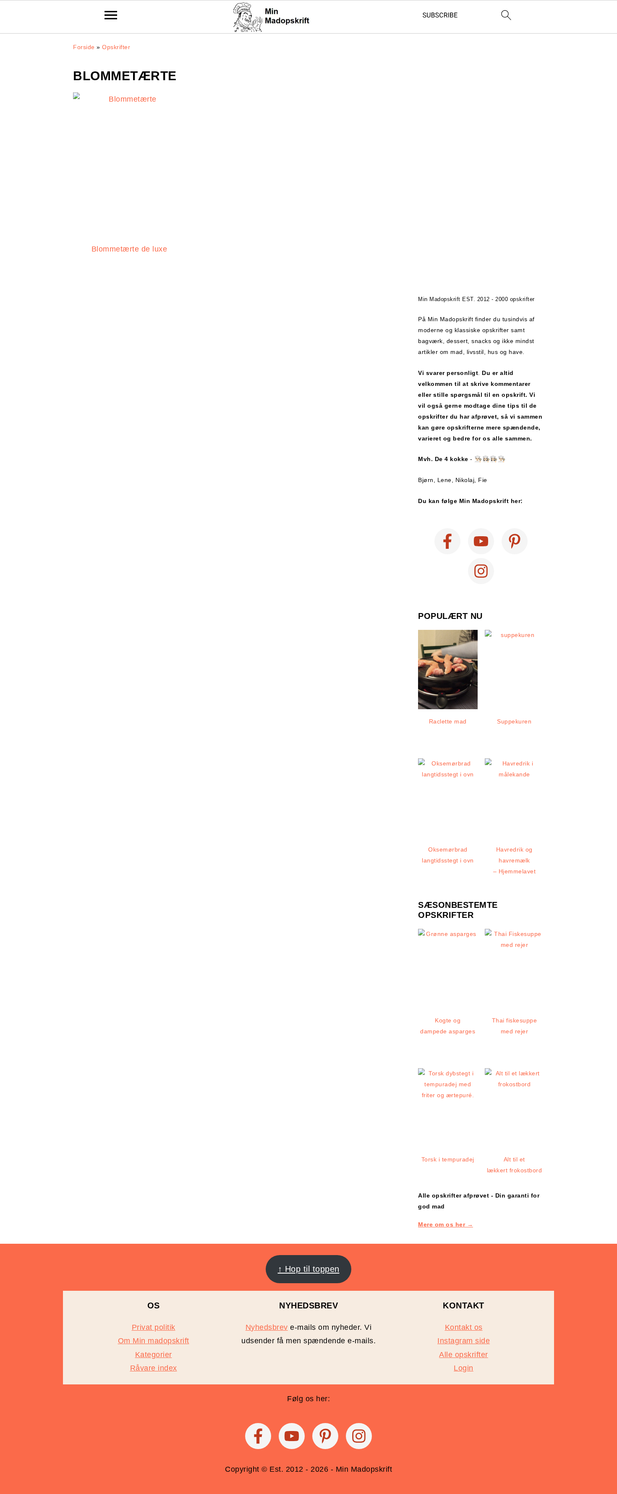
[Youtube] (481, 541)
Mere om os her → (445, 1224)
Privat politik (153, 1327)
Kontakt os (464, 1327)
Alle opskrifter (463, 1354)
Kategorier (153, 1354)
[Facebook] (447, 541)
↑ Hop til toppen (309, 1269)
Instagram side (463, 1341)
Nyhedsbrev (267, 1327)
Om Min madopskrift (153, 1341)
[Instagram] (481, 571)
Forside (84, 47)
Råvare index (153, 1368)
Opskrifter (116, 47)
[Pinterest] (515, 541)
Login (463, 1368)
